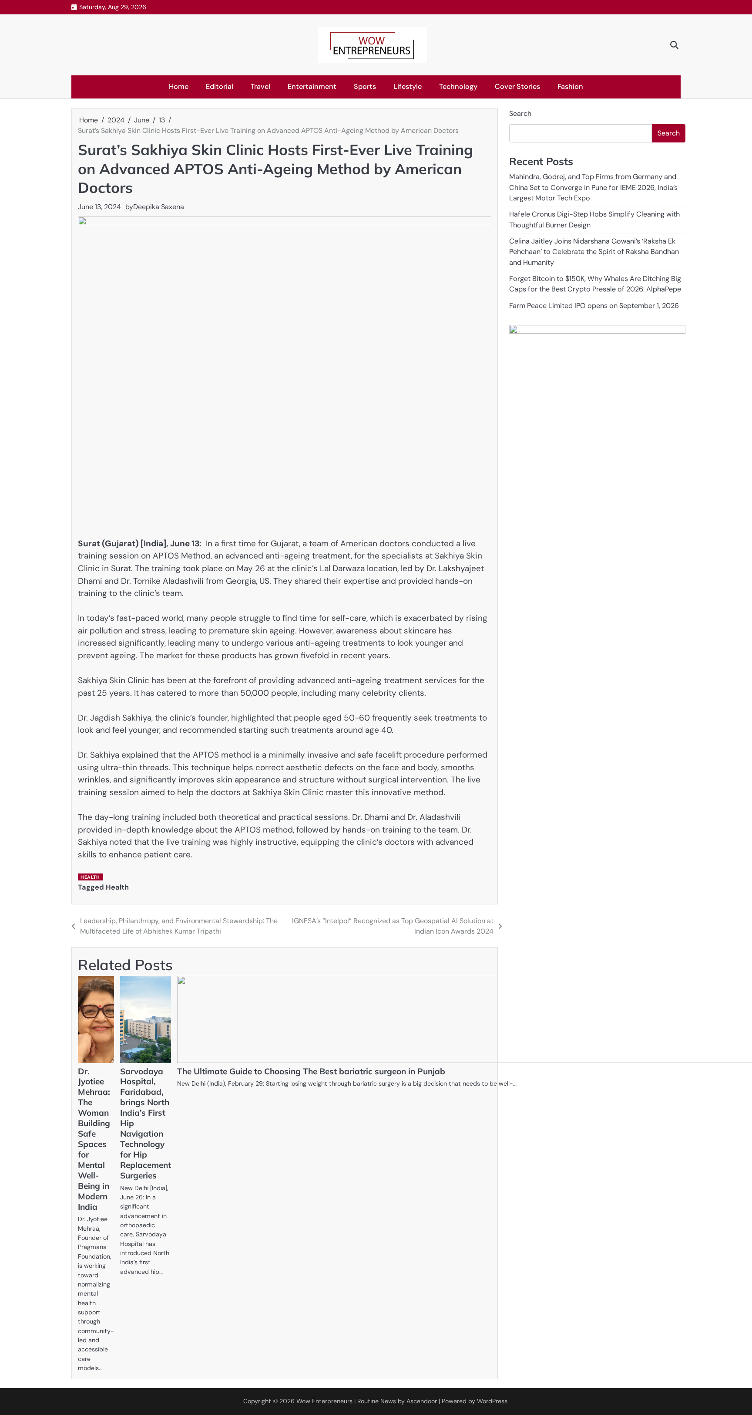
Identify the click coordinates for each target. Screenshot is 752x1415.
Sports (365, 86)
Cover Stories (517, 86)
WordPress (492, 1401)
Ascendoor (421, 1401)
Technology (458, 86)
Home (178, 86)
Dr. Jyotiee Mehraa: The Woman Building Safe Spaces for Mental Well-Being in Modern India (94, 1139)
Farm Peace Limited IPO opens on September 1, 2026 (594, 305)
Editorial (219, 86)
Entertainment (312, 86)
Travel (260, 86)
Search (520, 113)
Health (90, 877)
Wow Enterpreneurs (324, 1401)
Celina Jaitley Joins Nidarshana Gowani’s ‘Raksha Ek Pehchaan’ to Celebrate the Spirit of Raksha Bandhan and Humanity (594, 252)
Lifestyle (407, 86)
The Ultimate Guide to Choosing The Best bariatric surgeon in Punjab (311, 1071)
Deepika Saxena (158, 206)
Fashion (570, 86)
